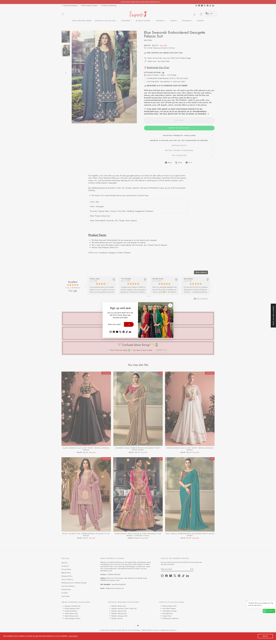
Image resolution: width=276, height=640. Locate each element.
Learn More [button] (73, 636)
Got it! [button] (265, 636)
